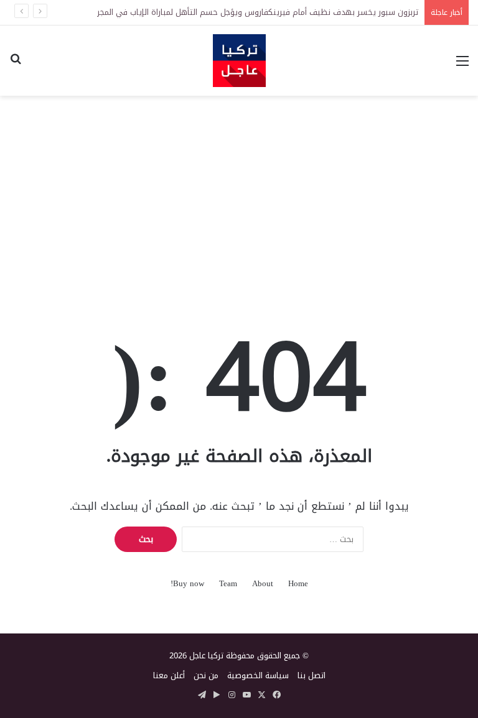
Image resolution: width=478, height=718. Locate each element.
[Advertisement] (239, 195)
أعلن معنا (169, 675)
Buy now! (187, 583)
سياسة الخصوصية (258, 675)
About (262, 583)
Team (228, 583)
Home (298, 583)
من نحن (206, 675)
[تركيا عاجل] (239, 60)
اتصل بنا (312, 675)
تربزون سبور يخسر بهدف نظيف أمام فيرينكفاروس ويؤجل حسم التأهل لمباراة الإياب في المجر (257, 12)
